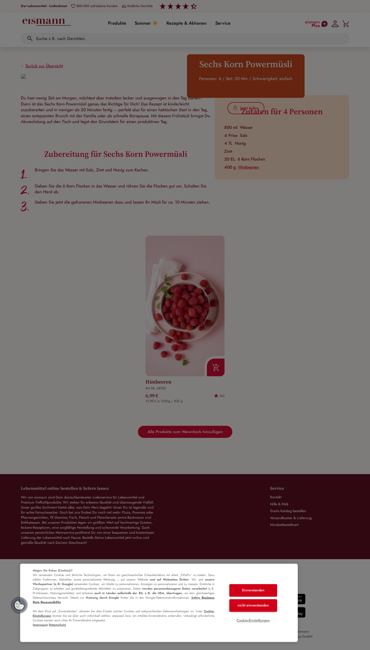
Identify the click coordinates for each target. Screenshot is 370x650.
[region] (159, 603)
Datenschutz (57, 625)
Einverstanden (253, 590)
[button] (19, 605)
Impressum (40, 625)
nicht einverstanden (253, 605)
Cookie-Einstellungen (253, 620)
